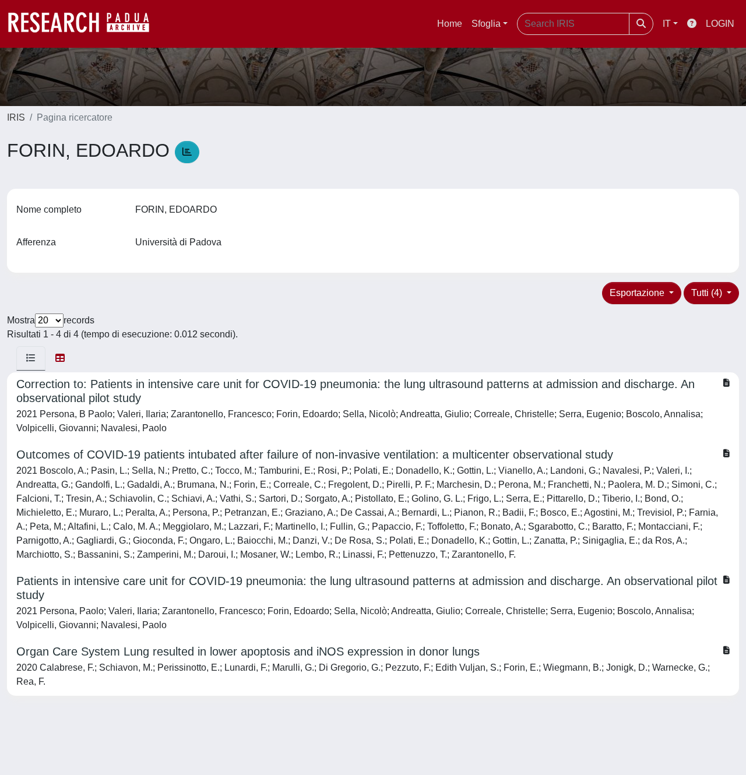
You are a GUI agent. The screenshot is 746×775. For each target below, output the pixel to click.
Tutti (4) (707, 293)
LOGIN (720, 24)
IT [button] (667, 24)
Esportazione (638, 293)
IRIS (16, 117)
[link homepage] (84, 24)
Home (449, 24)
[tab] (30, 358)
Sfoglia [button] (486, 24)
